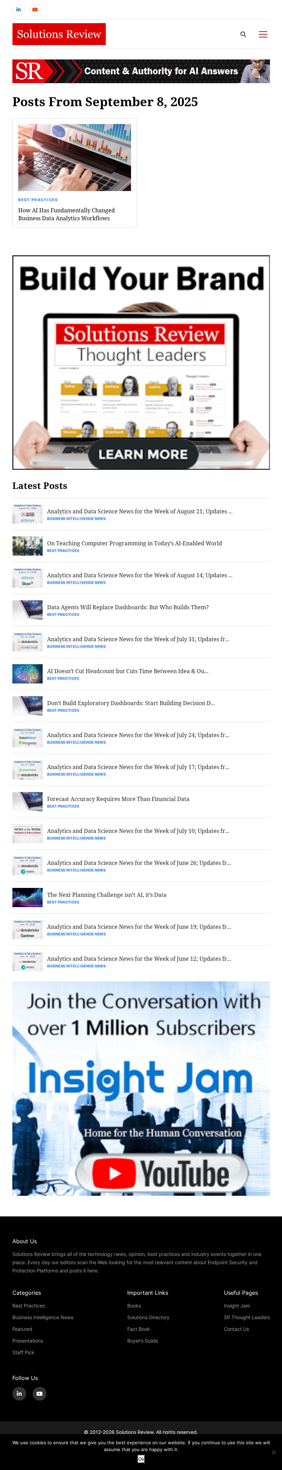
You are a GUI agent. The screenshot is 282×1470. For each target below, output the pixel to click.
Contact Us (236, 1329)
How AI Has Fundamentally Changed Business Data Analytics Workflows (66, 214)
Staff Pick (23, 1352)
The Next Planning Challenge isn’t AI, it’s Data (106, 894)
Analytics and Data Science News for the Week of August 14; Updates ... (139, 575)
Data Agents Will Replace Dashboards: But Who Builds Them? (128, 607)
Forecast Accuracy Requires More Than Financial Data (118, 798)
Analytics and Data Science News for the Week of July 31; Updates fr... (138, 639)
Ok (141, 1459)
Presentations (27, 1340)
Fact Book (138, 1329)
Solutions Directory (148, 1317)
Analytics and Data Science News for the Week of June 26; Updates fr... (139, 862)
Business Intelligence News (76, 518)
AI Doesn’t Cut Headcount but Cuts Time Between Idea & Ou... (127, 671)
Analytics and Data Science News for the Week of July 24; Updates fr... (138, 734)
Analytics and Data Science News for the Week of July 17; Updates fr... (138, 766)
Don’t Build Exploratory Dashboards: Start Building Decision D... (131, 702)
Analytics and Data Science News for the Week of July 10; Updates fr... (138, 830)
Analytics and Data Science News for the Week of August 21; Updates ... (139, 511)
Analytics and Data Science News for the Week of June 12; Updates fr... (139, 958)
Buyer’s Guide (142, 1340)
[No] (273, 1452)
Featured (22, 1329)
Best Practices (38, 199)
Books (134, 1305)
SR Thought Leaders (247, 1317)
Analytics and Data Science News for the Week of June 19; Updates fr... (139, 926)
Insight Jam (237, 1305)
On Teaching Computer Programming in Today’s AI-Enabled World (134, 543)
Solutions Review (134, 1432)
